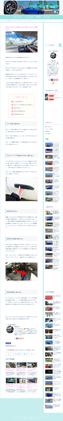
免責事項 (31, 417)
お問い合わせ (46, 417)
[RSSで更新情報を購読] (23, 338)
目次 (19, 97)
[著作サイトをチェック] (15, 338)
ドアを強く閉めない (18, 101)
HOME (15, 417)
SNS (18, 417)
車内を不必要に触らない (19, 111)
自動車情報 (9, 343)
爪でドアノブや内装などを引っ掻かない (23, 104)
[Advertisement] (53, 33)
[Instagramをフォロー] (19, 338)
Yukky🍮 (16, 326)
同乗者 (8, 345)
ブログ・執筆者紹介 (24, 417)
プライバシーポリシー (38, 417)
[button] (34, 354)
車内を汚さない (17, 108)
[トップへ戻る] (61, 419)
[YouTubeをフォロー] (21, 338)
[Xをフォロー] (17, 338)
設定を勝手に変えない (19, 114)
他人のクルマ (13, 345)
